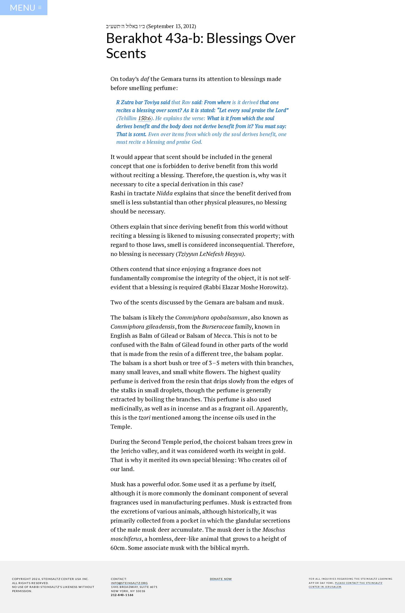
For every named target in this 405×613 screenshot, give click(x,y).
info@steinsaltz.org (129, 583)
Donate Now (221, 578)
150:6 (144, 118)
